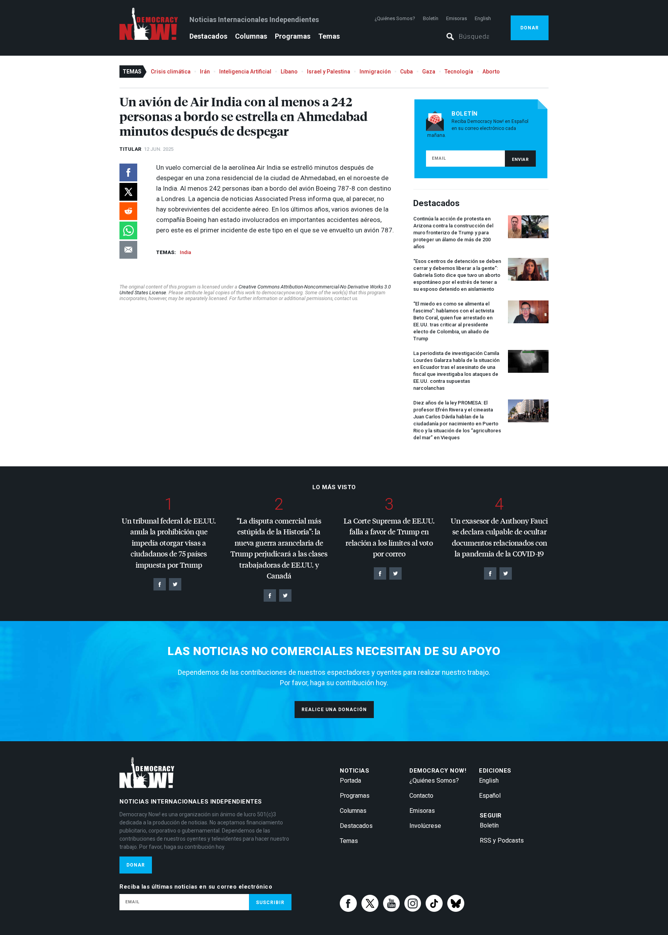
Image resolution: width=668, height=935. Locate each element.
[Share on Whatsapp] (128, 230)
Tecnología (459, 71)
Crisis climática (171, 71)
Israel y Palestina (328, 71)
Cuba (406, 71)
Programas (292, 36)
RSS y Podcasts (502, 840)
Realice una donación (334, 709)
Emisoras (456, 18)
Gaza (428, 71)
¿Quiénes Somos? (395, 18)
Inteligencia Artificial (245, 71)
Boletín (430, 18)
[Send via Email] (128, 250)
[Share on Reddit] (128, 211)
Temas (329, 36)
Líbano (289, 71)
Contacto (421, 795)
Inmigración (375, 71)
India (185, 252)
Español (490, 795)
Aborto (491, 71)
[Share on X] (128, 192)
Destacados (208, 36)
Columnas (251, 36)
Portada (350, 780)
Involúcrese (425, 825)
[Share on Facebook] (128, 172)
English (483, 18)
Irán (205, 71)
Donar (529, 28)
